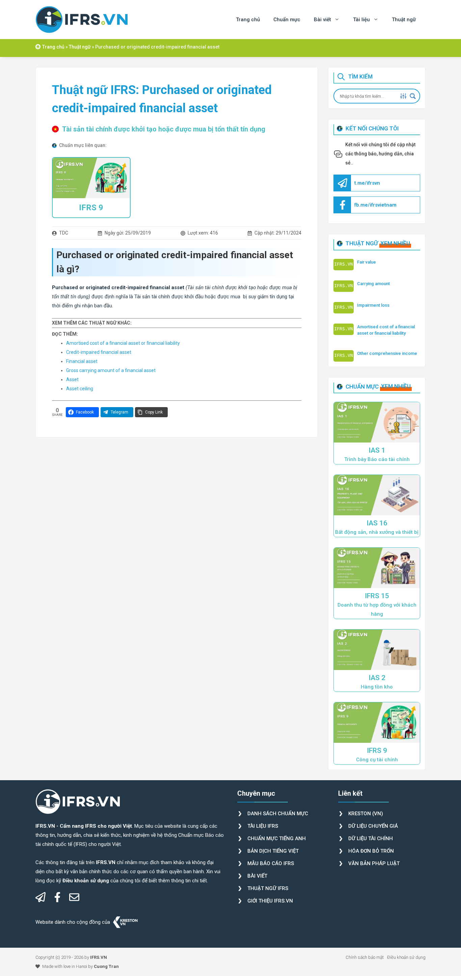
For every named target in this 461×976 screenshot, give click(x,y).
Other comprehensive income (387, 353)
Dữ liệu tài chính (370, 838)
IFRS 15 (377, 596)
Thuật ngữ (404, 20)
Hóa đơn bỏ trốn (371, 851)
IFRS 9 (91, 207)
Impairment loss (373, 305)
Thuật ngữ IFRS (267, 888)
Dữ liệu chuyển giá (373, 826)
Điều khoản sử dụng (406, 957)
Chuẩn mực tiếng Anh (276, 838)
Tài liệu (361, 20)
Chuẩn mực (286, 20)
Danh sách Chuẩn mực (277, 814)
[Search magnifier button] (412, 96)
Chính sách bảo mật (365, 957)
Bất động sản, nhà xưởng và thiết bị (376, 532)
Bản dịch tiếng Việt (273, 851)
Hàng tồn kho (377, 687)
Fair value (366, 262)
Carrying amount (373, 283)
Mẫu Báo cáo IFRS (270, 863)
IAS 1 (377, 450)
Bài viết (322, 20)
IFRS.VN (98, 957)
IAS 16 (377, 523)
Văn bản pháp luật (374, 863)
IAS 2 (377, 678)
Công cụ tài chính (377, 760)
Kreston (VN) (365, 814)
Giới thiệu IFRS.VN (270, 901)
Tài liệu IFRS (262, 826)
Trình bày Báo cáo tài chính (377, 459)
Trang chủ (248, 20)
